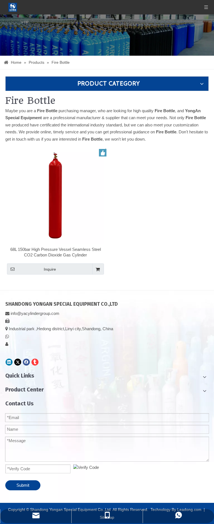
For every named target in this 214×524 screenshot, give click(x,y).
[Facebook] (26, 362)
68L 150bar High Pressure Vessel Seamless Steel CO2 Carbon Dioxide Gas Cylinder (55, 252)
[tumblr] (34, 362)
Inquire (50, 269)
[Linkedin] (9, 362)
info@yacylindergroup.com (35, 313)
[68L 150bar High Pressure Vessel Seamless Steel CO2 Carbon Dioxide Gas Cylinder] (55, 195)
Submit (22, 485)
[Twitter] (17, 362)
